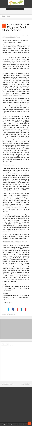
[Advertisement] (16, 329)
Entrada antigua (25, 384)
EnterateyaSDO (11, 424)
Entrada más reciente (8, 384)
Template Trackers (23, 424)
